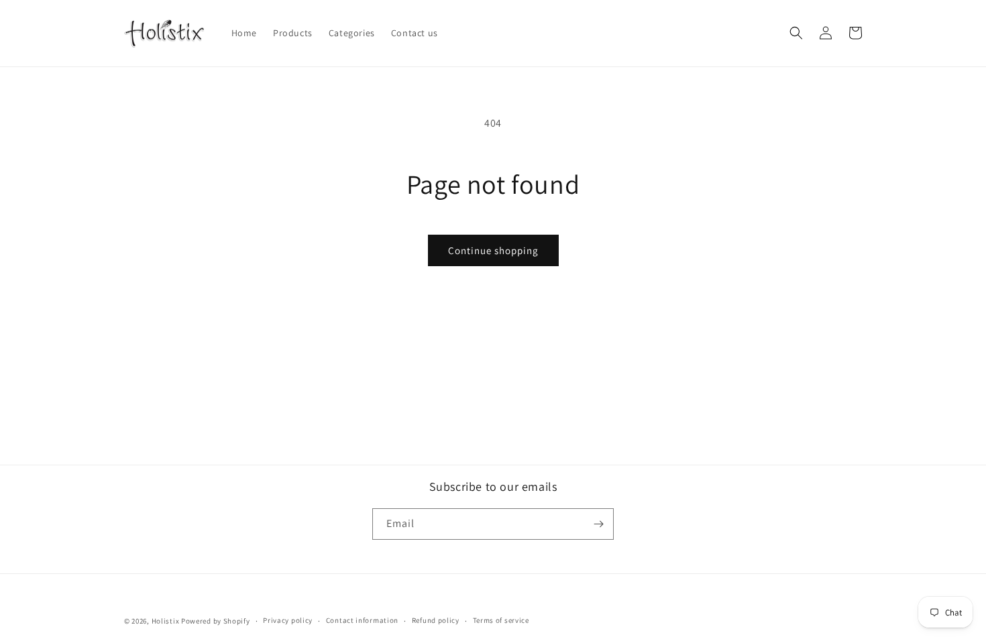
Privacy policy (288, 620)
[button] (796, 33)
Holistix (166, 621)
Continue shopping (493, 250)
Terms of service (501, 620)
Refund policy (435, 620)
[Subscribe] (598, 524)
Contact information (362, 620)
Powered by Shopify (215, 621)
